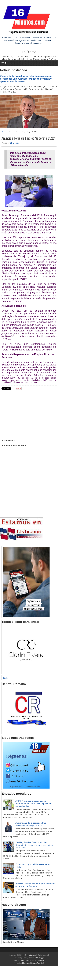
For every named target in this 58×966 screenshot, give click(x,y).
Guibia (6, 678)
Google (33, 963)
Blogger (25, 963)
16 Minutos (31, 955)
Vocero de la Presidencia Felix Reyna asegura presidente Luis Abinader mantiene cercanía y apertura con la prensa (26, 79)
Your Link (24, 960)
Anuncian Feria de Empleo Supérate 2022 (28, 138)
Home (3, 132)
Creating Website (28, 958)
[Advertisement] (24, 412)
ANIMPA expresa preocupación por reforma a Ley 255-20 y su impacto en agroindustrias (33, 803)
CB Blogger (14, 143)
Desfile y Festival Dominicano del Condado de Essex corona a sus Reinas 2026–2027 (34, 845)
